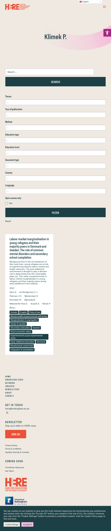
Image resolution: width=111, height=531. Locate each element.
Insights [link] (10, 386)
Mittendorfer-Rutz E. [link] (19, 304)
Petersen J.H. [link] (16, 296)
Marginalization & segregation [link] (24, 320)
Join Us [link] (15, 434)
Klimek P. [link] (46, 304)
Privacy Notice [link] (11, 445)
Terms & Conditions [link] (13, 448)
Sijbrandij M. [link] (30, 300)
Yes (10, 203)
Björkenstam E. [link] (31, 296)
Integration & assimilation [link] (22, 349)
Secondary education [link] (20, 328)
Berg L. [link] (13, 307)
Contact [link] (9, 395)
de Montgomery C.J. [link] (28, 292)
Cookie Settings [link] (11, 524)
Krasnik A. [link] (35, 304)
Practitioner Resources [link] (14, 467)
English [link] (23, 312)
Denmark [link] (41, 342)
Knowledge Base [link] (14, 379)
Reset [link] (8, 221)
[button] (104, 7)
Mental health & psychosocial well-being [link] (29, 316)
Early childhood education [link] (22, 342)
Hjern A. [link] (13, 292)
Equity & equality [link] (18, 324)
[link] (107, 33)
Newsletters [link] (12, 389)
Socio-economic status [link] (21, 331)
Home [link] (8, 376)
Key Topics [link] (9, 470)
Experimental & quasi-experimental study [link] (26, 336)
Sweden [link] (36, 328)
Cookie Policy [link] (90, 516)
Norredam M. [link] (16, 300)
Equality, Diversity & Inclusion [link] (17, 452)
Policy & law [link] (34, 312)
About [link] (8, 392)
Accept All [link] (27, 524)
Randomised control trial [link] (22, 346)
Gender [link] (14, 312)
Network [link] (10, 383)
